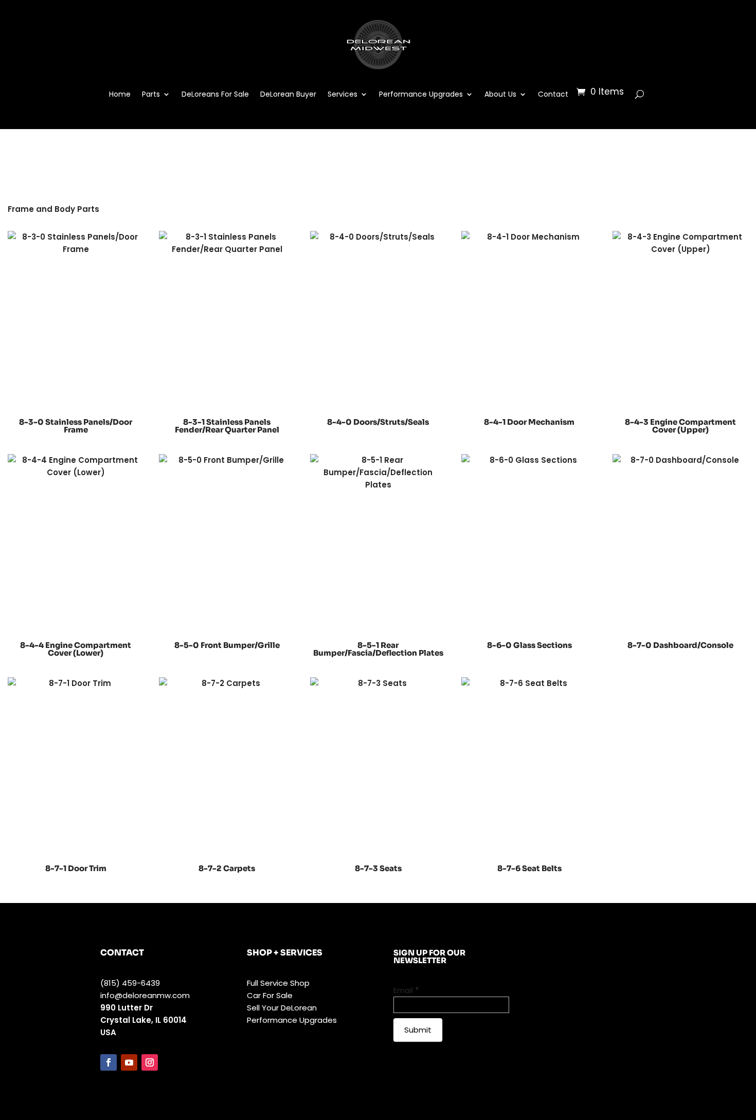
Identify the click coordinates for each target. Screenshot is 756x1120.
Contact (553, 94)
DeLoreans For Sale (215, 94)
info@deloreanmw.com (145, 995)
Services (342, 94)
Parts (151, 94)
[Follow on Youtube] (129, 1062)
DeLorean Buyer (288, 94)
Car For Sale (270, 995)
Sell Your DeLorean (282, 1007)
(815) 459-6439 (130, 983)
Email (406, 990)
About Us (500, 94)
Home (120, 94)
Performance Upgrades (421, 94)
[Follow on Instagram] (149, 1062)
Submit (417, 1029)
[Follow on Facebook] (108, 1062)
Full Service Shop (278, 983)
